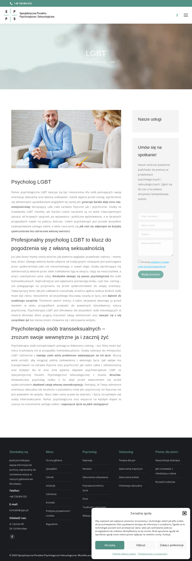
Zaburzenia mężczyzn (131, 468)
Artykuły (50, 485)
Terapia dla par (127, 460)
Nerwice (87, 468)
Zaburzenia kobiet (129, 477)
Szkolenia (51, 494)
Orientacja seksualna (130, 485)
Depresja (87, 460)
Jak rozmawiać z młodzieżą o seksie (165, 471)
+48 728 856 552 (23, 3)
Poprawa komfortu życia (93, 488)
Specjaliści (51, 468)
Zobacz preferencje (172, 545)
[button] (184, 513)
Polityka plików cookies (124, 553)
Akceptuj (109, 545)
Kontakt (50, 502)
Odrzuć (141, 545)
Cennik (50, 477)
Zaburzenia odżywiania (95, 477)
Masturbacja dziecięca (167, 460)
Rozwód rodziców (165, 482)
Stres (85, 498)
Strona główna (54, 460)
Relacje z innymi (91, 515)
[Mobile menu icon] (185, 15)
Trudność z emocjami (94, 507)
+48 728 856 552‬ (18, 496)
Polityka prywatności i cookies (58, 513)
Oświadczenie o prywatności (152, 553)
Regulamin (52, 524)
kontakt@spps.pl (18, 510)
